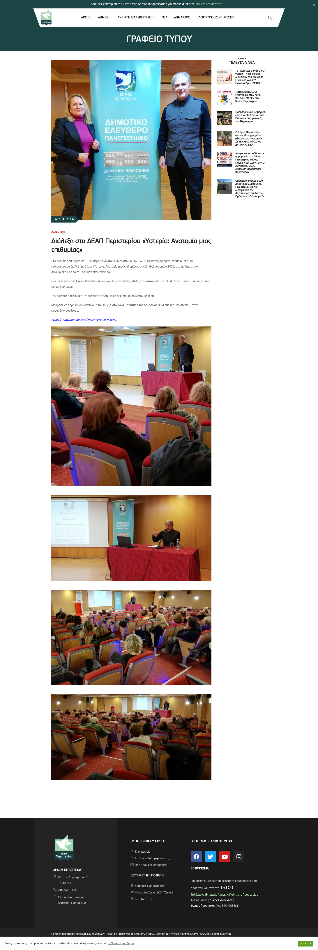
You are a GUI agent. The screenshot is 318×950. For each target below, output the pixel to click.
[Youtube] (224, 856)
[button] (270, 17)
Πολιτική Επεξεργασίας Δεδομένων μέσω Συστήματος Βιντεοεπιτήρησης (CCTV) (152, 934)
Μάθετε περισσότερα (209, 4)
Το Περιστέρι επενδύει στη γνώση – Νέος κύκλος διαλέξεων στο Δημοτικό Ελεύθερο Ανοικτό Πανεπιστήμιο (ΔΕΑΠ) (250, 77)
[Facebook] (196, 856)
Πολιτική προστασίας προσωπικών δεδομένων (78, 934)
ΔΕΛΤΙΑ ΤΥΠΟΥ (64, 219)
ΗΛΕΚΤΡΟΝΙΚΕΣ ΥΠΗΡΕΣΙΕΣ (149, 841)
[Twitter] (210, 856)
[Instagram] (238, 856)
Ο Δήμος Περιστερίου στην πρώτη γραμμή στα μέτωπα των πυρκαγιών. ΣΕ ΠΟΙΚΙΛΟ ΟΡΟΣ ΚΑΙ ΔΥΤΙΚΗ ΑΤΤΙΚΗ (249, 138)
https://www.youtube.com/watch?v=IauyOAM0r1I (84, 320)
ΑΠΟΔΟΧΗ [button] (305, 943)
